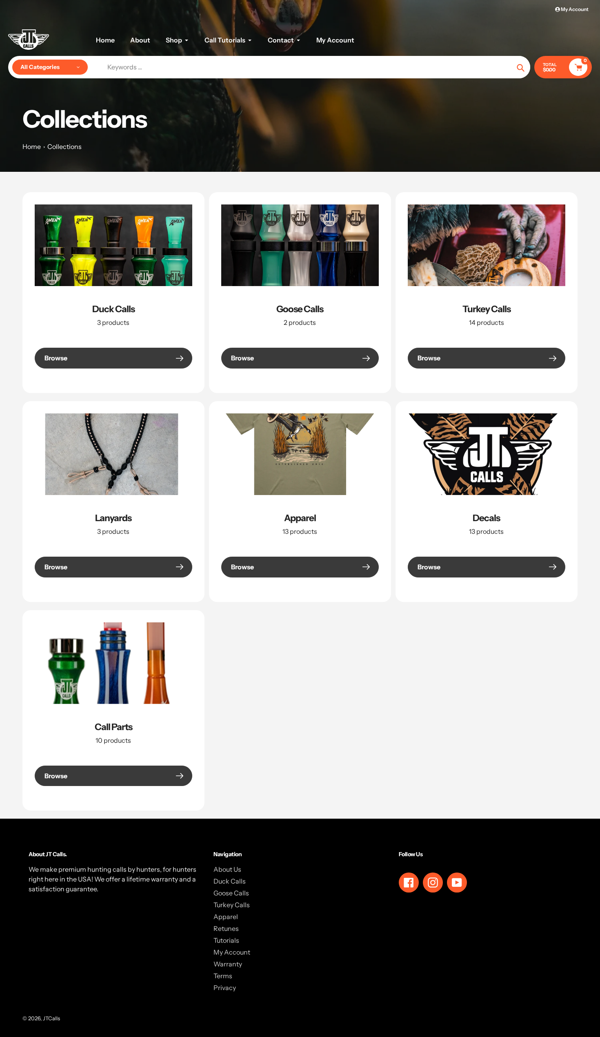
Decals (486, 518)
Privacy (224, 988)
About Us (227, 869)
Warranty (227, 964)
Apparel (300, 518)
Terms (222, 976)
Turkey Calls (486, 309)
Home (31, 146)
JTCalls (51, 1018)
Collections (64, 146)
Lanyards (113, 518)
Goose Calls (299, 309)
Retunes (226, 928)
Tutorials (226, 940)
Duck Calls (113, 309)
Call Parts (113, 727)
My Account (231, 952)
